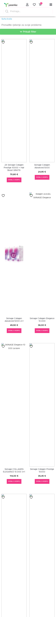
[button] (28, 32)
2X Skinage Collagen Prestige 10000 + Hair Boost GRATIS (14, 167)
